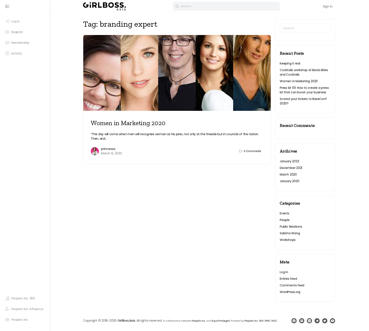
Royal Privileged (221, 320)
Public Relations (291, 226)
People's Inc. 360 (254, 320)
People (285, 220)
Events (284, 213)
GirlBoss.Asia (126, 320)
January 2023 (289, 161)
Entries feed (288, 279)
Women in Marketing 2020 (128, 123)
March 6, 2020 (111, 153)
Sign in (327, 6)
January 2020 (289, 181)
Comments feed (292, 285)
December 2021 (291, 168)
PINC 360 (270, 320)
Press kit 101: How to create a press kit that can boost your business (304, 90)
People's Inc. (199, 320)
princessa (108, 149)
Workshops (288, 240)
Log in (284, 272)
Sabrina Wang (290, 233)
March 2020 (288, 174)
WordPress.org (290, 292)
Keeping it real (290, 63)
